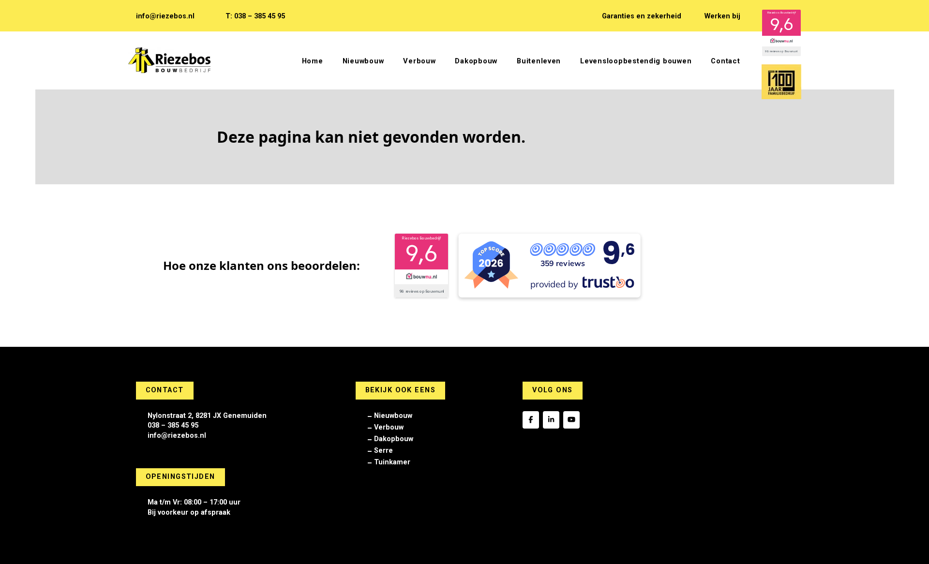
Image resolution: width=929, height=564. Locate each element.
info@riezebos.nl (165, 16)
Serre (383, 450)
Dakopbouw (393, 439)
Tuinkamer (392, 462)
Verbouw (389, 427)
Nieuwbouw (393, 416)
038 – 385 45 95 (173, 425)
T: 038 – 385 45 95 (255, 16)
